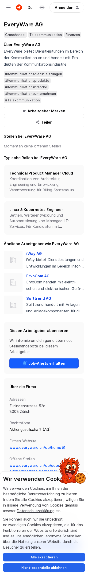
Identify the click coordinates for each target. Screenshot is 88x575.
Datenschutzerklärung (35, 510)
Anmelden (64, 7)
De (30, 7)
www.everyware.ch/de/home (35, 447)
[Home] (19, 7)
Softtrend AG (38, 298)
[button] (44, 181)
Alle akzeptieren (44, 557)
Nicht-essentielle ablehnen (44, 568)
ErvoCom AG (38, 276)
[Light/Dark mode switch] (42, 7)
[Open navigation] (8, 7)
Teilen (47, 122)
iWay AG (34, 253)
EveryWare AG (23, 24)
